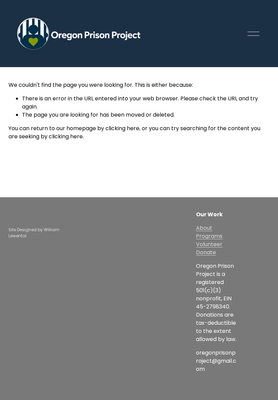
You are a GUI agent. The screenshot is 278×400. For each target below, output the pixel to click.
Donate (206, 252)
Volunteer (209, 244)
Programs (209, 236)
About (204, 228)
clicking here (122, 128)
